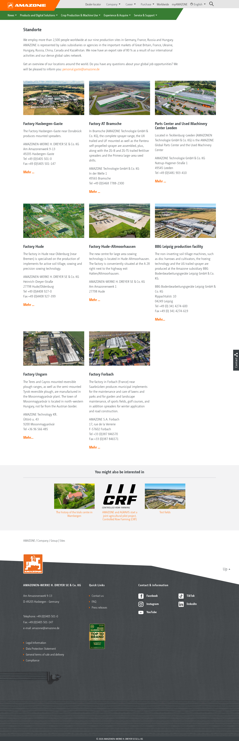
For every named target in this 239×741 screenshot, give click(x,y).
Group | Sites (58, 540)
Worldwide (163, 4)
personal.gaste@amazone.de (81, 69)
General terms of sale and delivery (45, 654)
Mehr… (160, 319)
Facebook (152, 595)
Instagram (152, 603)
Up (225, 569)
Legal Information (36, 642)
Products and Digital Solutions (37, 15)
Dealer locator (93, 4)
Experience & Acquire (116, 15)
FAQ (94, 601)
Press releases (99, 607)
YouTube (151, 611)
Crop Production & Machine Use (79, 15)
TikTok (190, 595)
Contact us (98, 595)
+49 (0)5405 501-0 (47, 616)
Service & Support (144, 15)
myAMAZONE (179, 4)
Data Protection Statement (41, 648)
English (198, 4)
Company (42, 540)
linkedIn (191, 603)
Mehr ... (28, 172)
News (11, 15)
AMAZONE (29, 540)
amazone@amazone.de (45, 627)
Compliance (32, 660)
